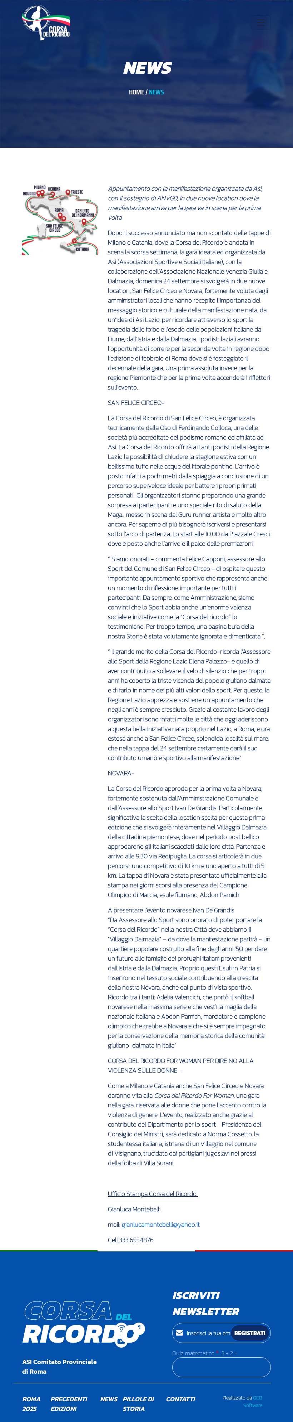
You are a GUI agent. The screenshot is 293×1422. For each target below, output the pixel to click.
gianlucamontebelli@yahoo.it (161, 1224)
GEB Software (252, 1401)
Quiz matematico (193, 1353)
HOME (136, 92)
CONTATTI (180, 1399)
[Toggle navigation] (261, 22)
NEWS (108, 1399)
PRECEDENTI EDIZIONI (68, 1403)
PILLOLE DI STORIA (138, 1403)
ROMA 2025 (31, 1403)
